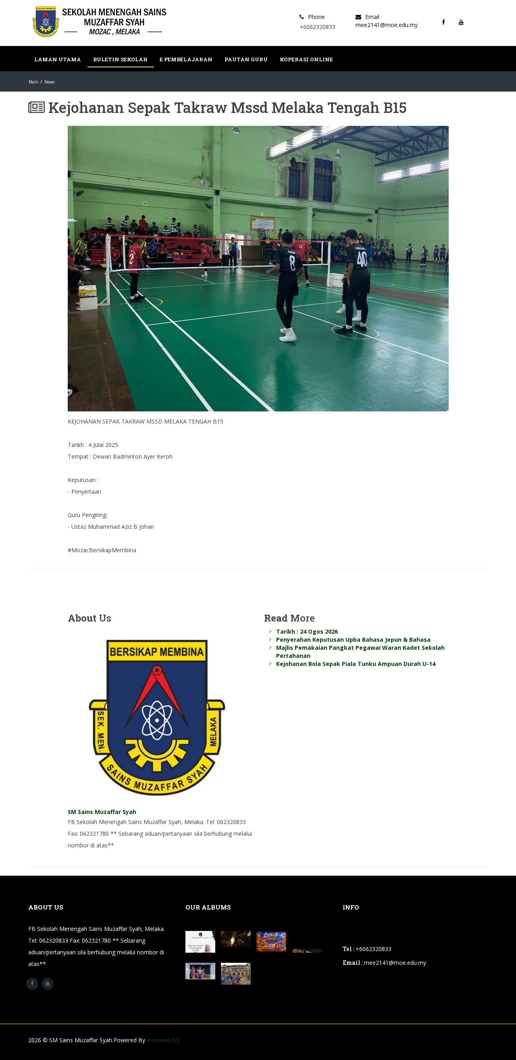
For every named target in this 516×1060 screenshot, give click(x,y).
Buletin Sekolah (120, 59)
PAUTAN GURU (246, 59)
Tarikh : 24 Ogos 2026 (307, 631)
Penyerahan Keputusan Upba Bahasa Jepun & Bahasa (353, 639)
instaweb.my (163, 1040)
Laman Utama (57, 59)
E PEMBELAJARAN (186, 59)
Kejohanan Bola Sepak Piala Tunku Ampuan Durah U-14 (355, 664)
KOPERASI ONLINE (306, 59)
